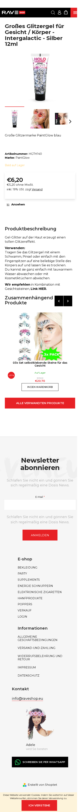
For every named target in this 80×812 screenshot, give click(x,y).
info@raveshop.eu (27, 698)
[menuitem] (40, 567)
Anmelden (40, 535)
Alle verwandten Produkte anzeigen (40, 405)
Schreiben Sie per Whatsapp (44, 761)
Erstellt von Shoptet (42, 784)
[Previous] (59, 301)
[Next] (67, 301)
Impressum (27, 667)
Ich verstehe (39, 805)
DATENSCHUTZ (28, 675)
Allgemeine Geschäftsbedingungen (37, 638)
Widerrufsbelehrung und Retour (40, 658)
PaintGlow (23, 157)
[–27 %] (40, 336)
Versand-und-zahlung (36, 648)
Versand (37, 189)
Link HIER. (39, 289)
